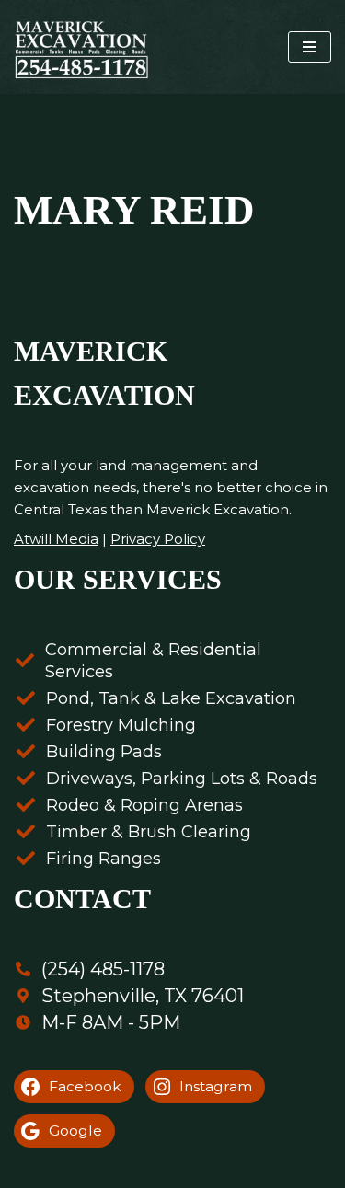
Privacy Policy (157, 539)
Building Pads (104, 752)
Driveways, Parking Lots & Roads (181, 778)
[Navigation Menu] (309, 47)
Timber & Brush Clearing (148, 832)
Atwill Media (56, 539)
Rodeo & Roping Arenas (144, 805)
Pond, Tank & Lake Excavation (171, 698)
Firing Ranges (103, 858)
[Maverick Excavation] (81, 47)
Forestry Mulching (121, 725)
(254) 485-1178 (103, 969)
